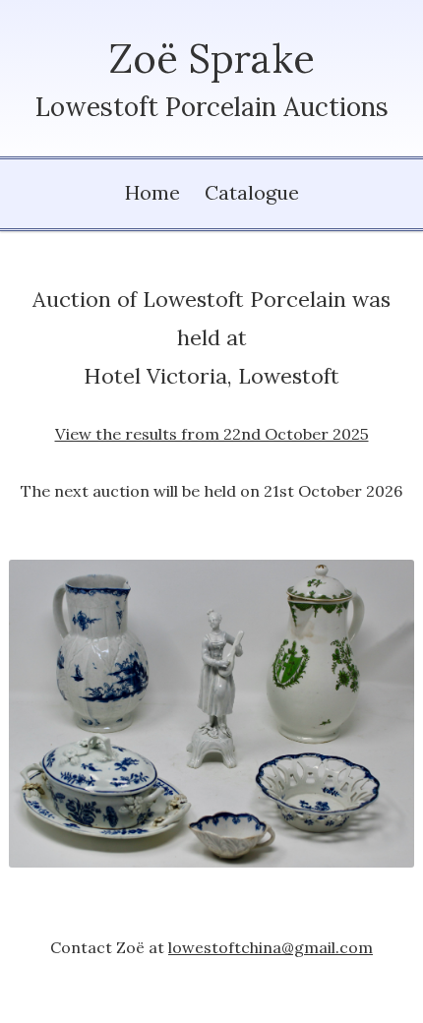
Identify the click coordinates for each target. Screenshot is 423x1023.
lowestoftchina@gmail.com (270, 947)
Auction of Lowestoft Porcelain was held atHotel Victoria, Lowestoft (211, 364)
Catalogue (252, 192)
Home (152, 192)
